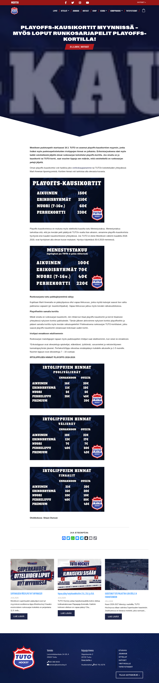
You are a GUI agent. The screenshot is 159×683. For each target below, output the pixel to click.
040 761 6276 (99, 665)
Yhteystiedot (131, 10)
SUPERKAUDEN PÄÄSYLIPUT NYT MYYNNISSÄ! (26, 593)
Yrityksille (125, 664)
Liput (55, 10)
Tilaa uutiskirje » (129, 675)
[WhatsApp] (73, 538)
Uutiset (86, 10)
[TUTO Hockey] (17, 10)
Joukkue (76, 10)
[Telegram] (82, 538)
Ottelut (64, 10)
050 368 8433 (54, 662)
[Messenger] (77, 538)
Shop (95, 10)
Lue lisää (19, 616)
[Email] (90, 538)
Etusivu (123, 650)
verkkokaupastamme (82, 168)
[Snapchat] (86, 538)
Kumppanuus (115, 10)
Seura (102, 10)
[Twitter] (68, 538)
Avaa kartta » (86, 660)
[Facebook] (64, 538)
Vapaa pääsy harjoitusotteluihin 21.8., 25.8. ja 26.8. (76, 593)
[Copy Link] (95, 538)
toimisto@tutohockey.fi (57, 665)
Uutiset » (141, 2)
